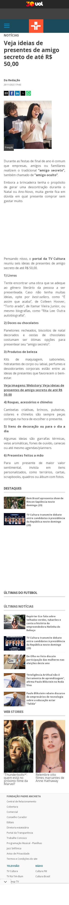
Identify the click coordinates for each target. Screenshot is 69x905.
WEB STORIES (13, 712)
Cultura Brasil (42, 876)
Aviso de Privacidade (18, 854)
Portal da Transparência (20, 833)
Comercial (12, 812)
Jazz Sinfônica (14, 848)
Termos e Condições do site (22, 859)
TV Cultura (36, 26)
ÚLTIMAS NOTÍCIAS (18, 606)
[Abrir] (7, 26)
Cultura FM (41, 871)
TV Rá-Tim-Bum (15, 876)
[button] (6, 93)
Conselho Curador (17, 817)
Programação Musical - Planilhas (24, 843)
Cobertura (12, 807)
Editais (10, 822)
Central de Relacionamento (21, 801)
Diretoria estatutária (18, 827)
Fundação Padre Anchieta (24, 796)
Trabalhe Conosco (17, 838)
